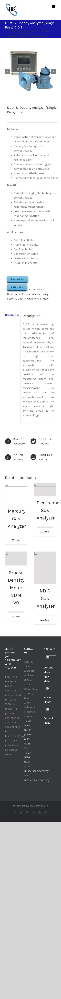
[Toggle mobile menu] (54, 6)
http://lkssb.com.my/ (37, 780)
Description (11, 315)
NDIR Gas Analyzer (46, 598)
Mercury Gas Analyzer (17, 518)
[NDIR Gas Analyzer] (45, 568)
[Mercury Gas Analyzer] (16, 493)
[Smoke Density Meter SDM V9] (16, 559)
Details (17, 540)
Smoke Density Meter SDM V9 (16, 587)
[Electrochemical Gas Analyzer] (45, 489)
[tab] (11, 315)
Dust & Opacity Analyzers (33, 298)
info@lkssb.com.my (36, 770)
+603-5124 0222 (28, 757)
